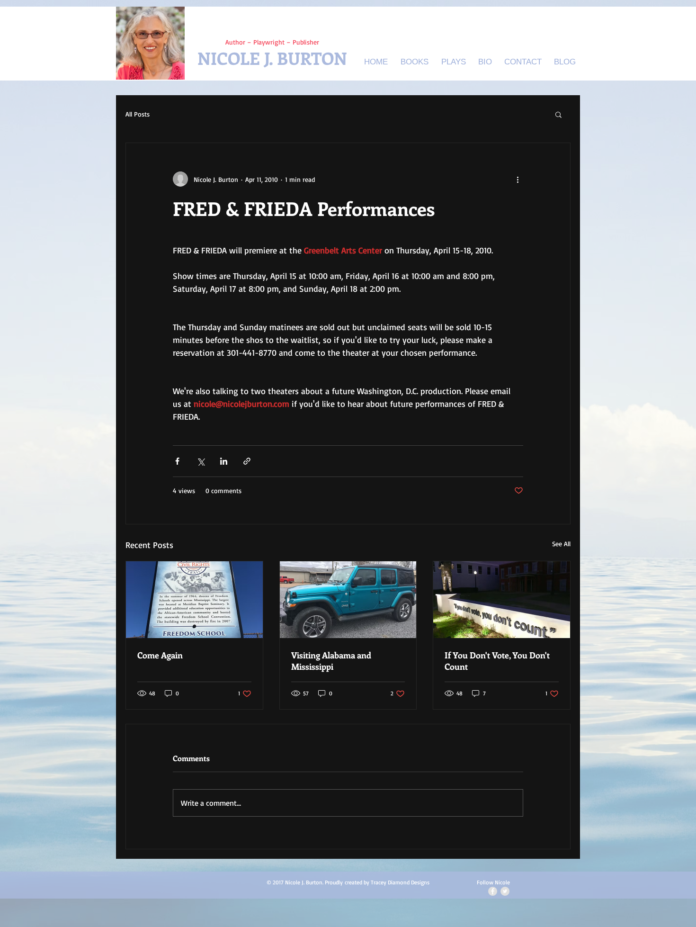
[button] (558, 114)
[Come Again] (194, 599)
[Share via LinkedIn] (223, 461)
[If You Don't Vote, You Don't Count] (501, 599)
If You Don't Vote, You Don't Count (497, 660)
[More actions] (517, 179)
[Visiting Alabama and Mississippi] (348, 599)
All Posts (137, 114)
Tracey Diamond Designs (400, 882)
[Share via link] (246, 461)
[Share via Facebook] (177, 461)
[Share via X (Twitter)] (200, 461)
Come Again (160, 655)
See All (561, 544)
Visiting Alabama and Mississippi (331, 660)
